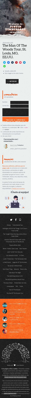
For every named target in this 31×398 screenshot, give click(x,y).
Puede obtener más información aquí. (15, 377)
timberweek (10, 286)
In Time (21, 255)
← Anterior (12, 81)
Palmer (9, 225)
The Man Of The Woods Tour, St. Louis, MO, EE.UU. (14, 51)
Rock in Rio (23, 269)
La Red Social (7, 262)
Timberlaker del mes (20, 283)
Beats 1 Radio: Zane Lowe (10, 248)
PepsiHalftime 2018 (15, 245)
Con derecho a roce (12, 255)
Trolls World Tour (18, 225)
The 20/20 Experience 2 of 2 (15, 276)
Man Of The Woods (14, 290)
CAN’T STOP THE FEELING (14, 252)
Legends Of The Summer (19, 262)
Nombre (4, 102)
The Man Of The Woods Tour (15, 293)
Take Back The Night (15, 273)
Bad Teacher (23, 248)
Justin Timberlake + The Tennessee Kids (15, 259)
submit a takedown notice (10, 393)
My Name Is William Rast (15, 266)
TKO (16, 286)
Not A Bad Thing (7, 269)
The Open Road (8, 283)
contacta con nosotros (18, 188)
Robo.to (16, 269)
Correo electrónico (6, 105)
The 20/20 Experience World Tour (15, 279)
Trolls (21, 286)
